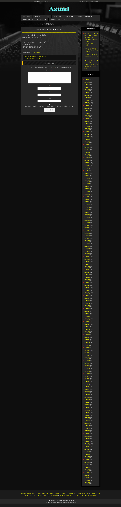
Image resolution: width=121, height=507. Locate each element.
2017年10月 (88, 355)
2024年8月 (87, 142)
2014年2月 (87, 467)
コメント (49, 70)
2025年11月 (88, 103)
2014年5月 (87, 459)
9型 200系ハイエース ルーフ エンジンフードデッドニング (92, 39)
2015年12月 (88, 410)
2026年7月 (87, 82)
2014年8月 (87, 451)
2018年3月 (87, 342)
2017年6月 (87, 366)
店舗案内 (37, 16)
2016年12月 (88, 381)
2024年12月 (88, 131)
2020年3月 (87, 280)
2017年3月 (87, 373)
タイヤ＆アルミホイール (68, 493)
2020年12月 (88, 256)
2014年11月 (88, 444)
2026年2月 (87, 95)
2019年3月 (87, 311)
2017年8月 (87, 360)
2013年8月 (87, 483)
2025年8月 (87, 110)
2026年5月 (87, 87)
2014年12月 (88, 441)
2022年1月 (87, 222)
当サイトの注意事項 (55, 493)
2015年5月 (87, 428)
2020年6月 (87, 272)
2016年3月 (87, 405)
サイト (49, 98)
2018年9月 (87, 326)
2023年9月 (87, 170)
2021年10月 (88, 230)
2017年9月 (87, 358)
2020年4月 (87, 277)
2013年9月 (87, 480)
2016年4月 (87, 402)
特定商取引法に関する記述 (28, 493)
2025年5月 (87, 118)
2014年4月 (87, 462)
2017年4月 (87, 371)
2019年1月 (87, 316)
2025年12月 (88, 100)
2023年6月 (87, 178)
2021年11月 (88, 228)
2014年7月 (87, 454)
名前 (49, 85)
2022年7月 (87, 207)
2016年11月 (88, 384)
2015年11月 (88, 412)
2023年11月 (88, 165)
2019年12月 (88, 287)
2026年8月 (87, 79)
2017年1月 (87, 379)
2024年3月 (87, 155)
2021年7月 (87, 238)
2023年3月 (87, 186)
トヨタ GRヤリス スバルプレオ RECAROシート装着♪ (92, 66)
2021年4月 (87, 246)
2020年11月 (88, 259)
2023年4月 (87, 183)
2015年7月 (87, 423)
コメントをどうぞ (35, 52)
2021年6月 (87, 241)
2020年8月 (87, 267)
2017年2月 (87, 376)
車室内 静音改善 (28, 19)
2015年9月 (87, 418)
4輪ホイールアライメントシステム (60, 19)
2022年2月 (87, 220)
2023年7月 (87, 175)
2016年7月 (87, 394)
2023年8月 (87, 173)
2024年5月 (87, 149)
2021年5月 (87, 243)
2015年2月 (87, 436)
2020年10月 (88, 261)
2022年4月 (87, 215)
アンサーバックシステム (82, 493)
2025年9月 (87, 108)
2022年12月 (88, 194)
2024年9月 (87, 139)
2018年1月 (87, 347)
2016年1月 (87, 407)
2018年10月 (88, 324)
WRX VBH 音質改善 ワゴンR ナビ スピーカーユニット (91, 50)
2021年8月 (87, 235)
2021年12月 (88, 225)
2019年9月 (87, 295)
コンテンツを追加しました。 (31, 58)
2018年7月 (87, 332)
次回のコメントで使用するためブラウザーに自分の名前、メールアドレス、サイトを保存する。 (49, 106)
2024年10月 (88, 136)
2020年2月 (87, 282)
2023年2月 (87, 189)
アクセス (46, 16)
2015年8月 (87, 420)
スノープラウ (76, 495)
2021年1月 (87, 254)
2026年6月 (87, 84)
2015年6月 (87, 425)
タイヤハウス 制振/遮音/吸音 (90, 495)
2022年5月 (87, 212)
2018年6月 (87, 334)
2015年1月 (87, 438)
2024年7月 (87, 144)
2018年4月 (87, 339)
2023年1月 (87, 191)
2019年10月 (88, 293)
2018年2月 (87, 345)
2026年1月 (87, 97)
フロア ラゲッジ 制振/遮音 (50, 495)
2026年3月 (87, 92)
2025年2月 (87, 126)
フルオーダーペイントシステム (33, 495)
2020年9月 (87, 264)
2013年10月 (88, 477)
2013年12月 (88, 472)
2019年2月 (87, 313)
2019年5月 (87, 306)
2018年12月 (88, 319)
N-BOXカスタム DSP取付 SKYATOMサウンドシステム (92, 56)
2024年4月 (87, 152)
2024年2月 (87, 157)
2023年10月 (88, 168)
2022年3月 (87, 217)
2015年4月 (87, 431)
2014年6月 (87, 457)
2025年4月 (87, 121)
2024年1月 (87, 160)
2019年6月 (87, 303)
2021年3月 (87, 248)
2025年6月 (87, 116)
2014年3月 (87, 464)
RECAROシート (41, 19)
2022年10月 (88, 199)
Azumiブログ (57, 16)
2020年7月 (87, 269)
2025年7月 (87, 113)
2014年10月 (88, 446)
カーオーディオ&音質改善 (84, 16)
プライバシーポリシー (42, 493)
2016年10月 (88, 386)
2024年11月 (88, 134)
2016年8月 (87, 392)
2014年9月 (87, 449)
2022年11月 (88, 196)
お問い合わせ (69, 16)
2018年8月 (87, 329)
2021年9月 (87, 233)
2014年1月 (87, 470)
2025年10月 (88, 105)
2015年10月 (88, 415)
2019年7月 (87, 300)
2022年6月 (87, 209)
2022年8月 (87, 204)
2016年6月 (87, 397)
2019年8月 (87, 298)
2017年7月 (87, 363)
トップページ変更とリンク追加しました (34, 56)
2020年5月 (87, 274)
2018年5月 (87, 337)
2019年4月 (87, 308)
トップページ (26, 16)
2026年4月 (87, 90)
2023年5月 (87, 181)
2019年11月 (88, 290)
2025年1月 (87, 129)
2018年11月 (88, 321)
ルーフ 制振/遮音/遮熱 (66, 495)
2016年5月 (87, 399)
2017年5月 (87, 368)
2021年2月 (87, 251)
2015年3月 (87, 433)
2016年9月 (87, 389)
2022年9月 (87, 201)
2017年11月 (88, 352)
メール (49, 91)
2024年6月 (87, 147)
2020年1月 (87, 285)
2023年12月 (88, 163)
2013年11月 (88, 475)
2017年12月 (88, 350)
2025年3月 (87, 123)
